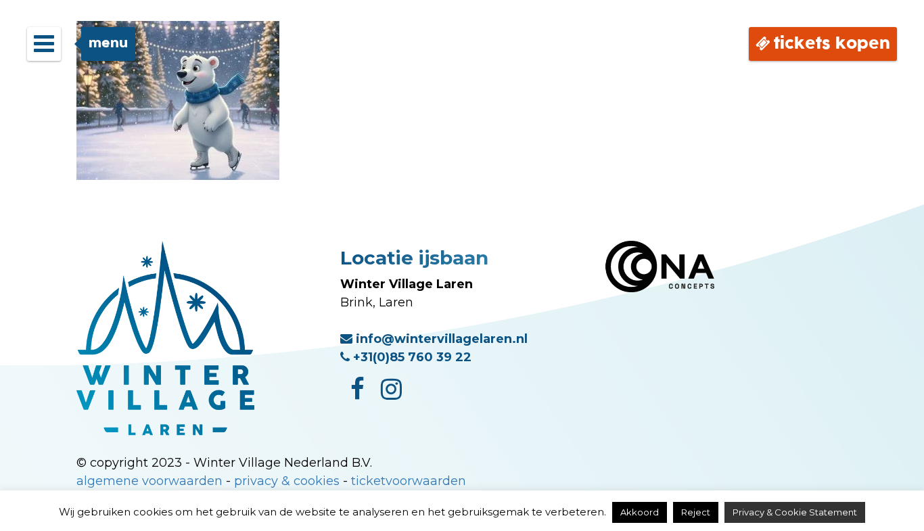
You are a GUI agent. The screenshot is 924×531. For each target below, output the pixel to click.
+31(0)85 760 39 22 (410, 357)
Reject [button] (695, 512)
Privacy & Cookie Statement (795, 512)
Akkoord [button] (639, 512)
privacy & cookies (287, 481)
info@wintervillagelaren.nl (440, 338)
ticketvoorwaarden (408, 481)
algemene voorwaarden (149, 481)
